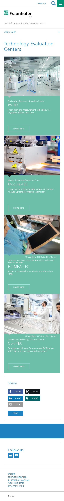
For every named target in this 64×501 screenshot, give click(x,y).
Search (53, 3)
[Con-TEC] (32, 314)
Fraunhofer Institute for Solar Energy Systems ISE (24, 23)
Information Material (19, 480)
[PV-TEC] (32, 77)
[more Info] (32, 235)
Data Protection (16, 486)
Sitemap (11, 474)
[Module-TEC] (32, 156)
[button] (15, 391)
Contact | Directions (18, 477)
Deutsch (41, 3)
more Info (19, 129)
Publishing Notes (16, 483)
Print (15, 413)
